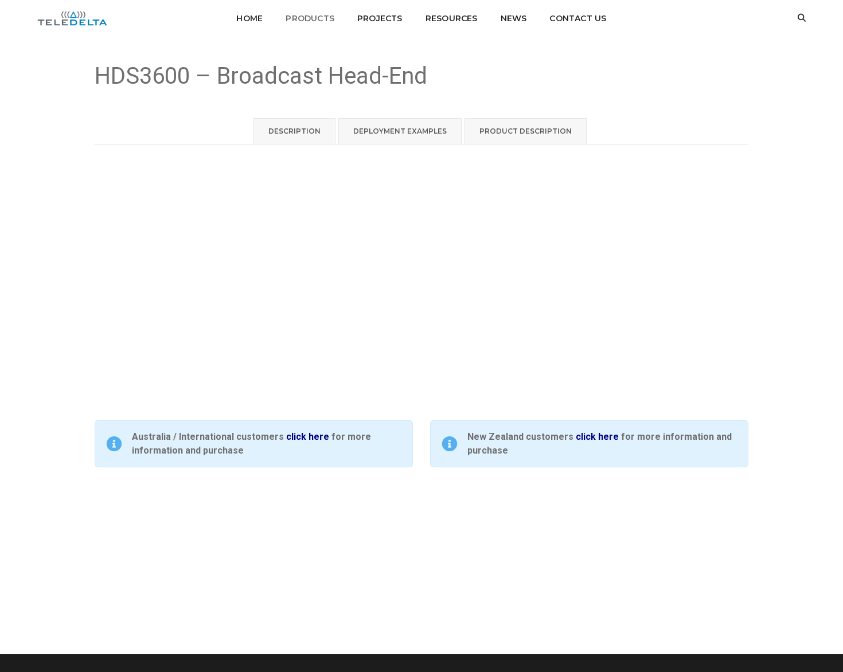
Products (310, 18)
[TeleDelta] (72, 17)
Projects (380, 18)
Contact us (577, 18)
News (514, 18)
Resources (452, 18)
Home (249, 18)
